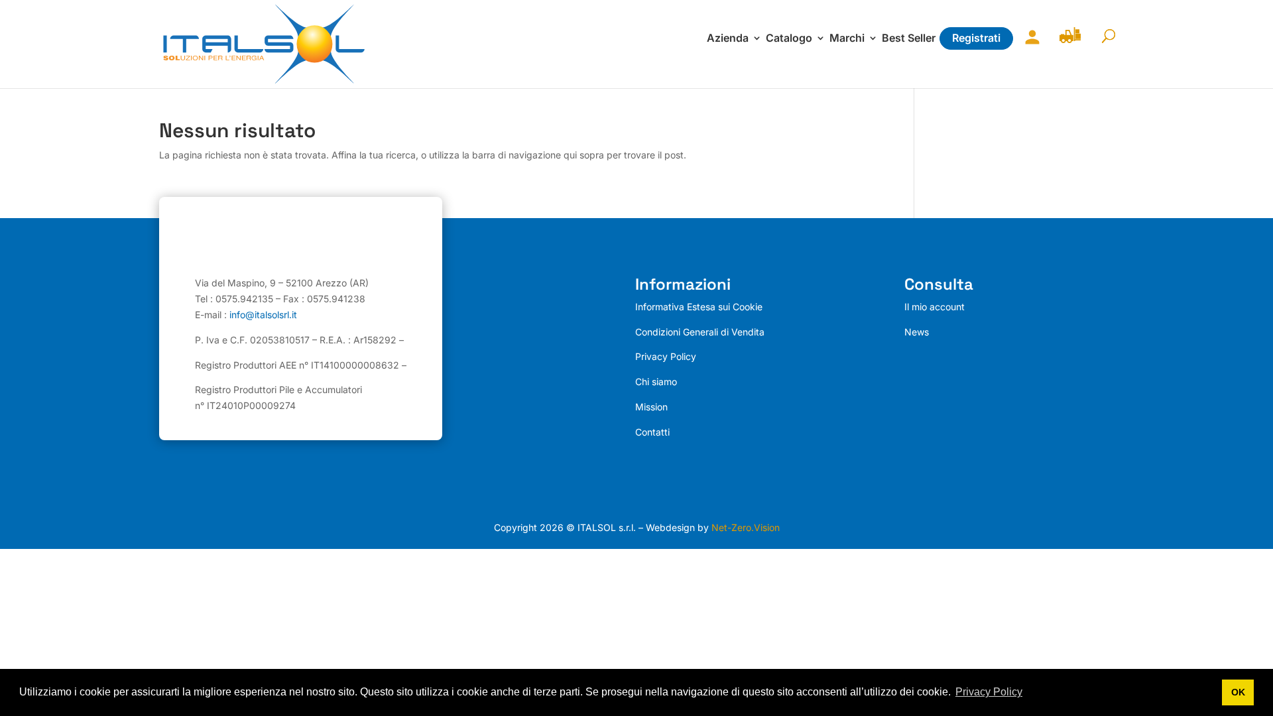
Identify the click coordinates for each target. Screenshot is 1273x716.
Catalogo (789, 38)
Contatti (652, 432)
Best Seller (909, 38)
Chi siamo (656, 381)
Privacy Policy (665, 356)
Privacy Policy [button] (988, 691)
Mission (651, 406)
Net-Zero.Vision (745, 527)
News (916, 331)
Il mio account (1029, 45)
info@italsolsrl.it (263, 314)
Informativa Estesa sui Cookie (698, 306)
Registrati (976, 37)
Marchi (847, 38)
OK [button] (1238, 692)
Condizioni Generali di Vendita (699, 331)
